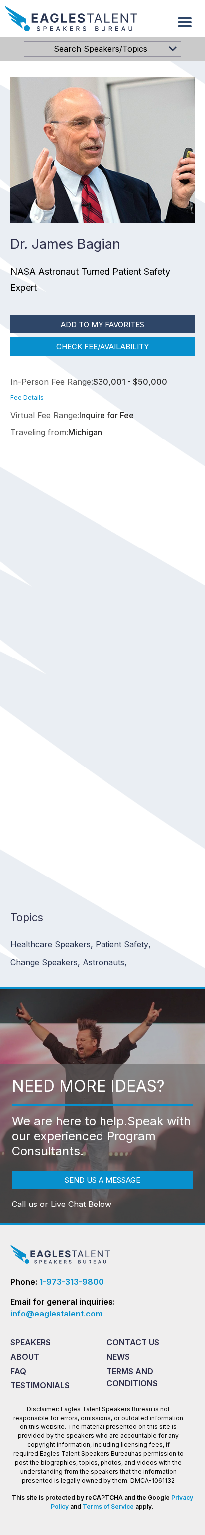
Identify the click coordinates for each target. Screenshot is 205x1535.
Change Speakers (45, 962)
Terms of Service (108, 1506)
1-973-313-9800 (71, 1282)
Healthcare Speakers (51, 944)
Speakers (30, 1342)
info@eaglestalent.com (56, 1313)
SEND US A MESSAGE (102, 1180)
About (24, 1357)
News (118, 1357)
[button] (184, 22)
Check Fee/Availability (102, 346)
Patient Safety (123, 944)
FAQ (18, 1371)
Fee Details (27, 397)
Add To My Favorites (102, 324)
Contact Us (132, 1342)
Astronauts (105, 962)
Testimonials (40, 1385)
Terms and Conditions (132, 1377)
